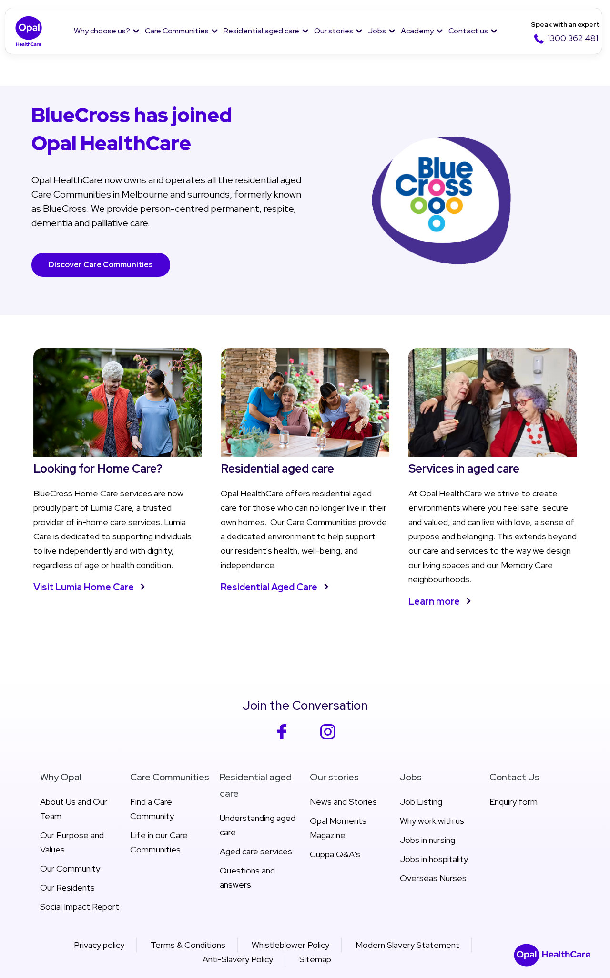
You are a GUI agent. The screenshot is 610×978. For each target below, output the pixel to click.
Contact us (468, 31)
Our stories (333, 31)
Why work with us (432, 820)
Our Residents (67, 887)
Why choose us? (102, 31)
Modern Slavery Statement (407, 944)
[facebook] (282, 737)
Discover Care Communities (101, 265)
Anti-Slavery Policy (238, 959)
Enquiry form (513, 801)
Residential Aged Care (269, 587)
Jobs (377, 31)
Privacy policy (99, 944)
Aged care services (256, 851)
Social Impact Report (79, 906)
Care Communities (177, 31)
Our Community (70, 868)
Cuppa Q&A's (335, 854)
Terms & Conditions (188, 944)
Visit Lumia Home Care (83, 587)
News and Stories (343, 801)
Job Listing (421, 801)
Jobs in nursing (427, 839)
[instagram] (328, 737)
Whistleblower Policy (290, 944)
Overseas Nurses (433, 878)
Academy (417, 31)
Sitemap (315, 959)
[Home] (28, 31)
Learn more (434, 601)
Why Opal (60, 777)
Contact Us (514, 777)
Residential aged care (261, 31)
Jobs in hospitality (434, 858)
